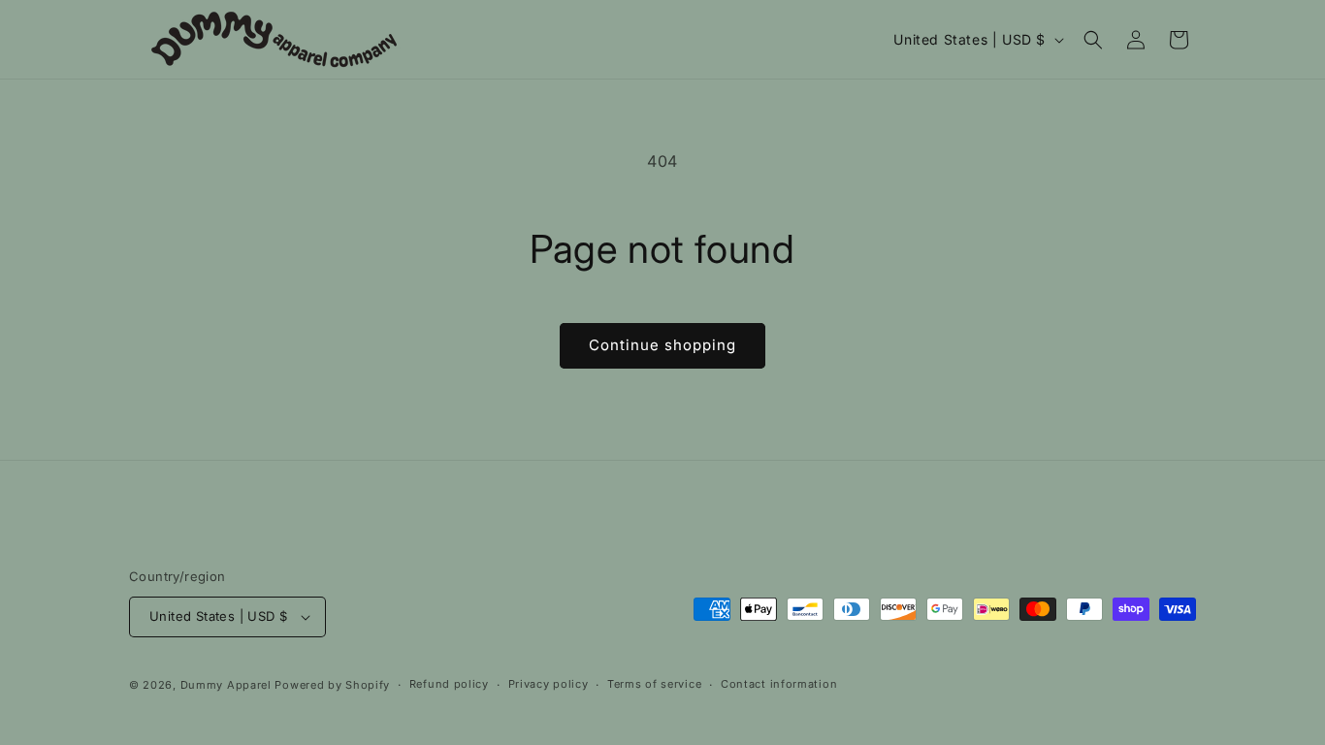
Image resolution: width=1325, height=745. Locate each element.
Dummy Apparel (226, 685)
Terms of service (654, 684)
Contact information (779, 684)
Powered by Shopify (332, 685)
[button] (1093, 39)
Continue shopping (662, 345)
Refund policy (449, 684)
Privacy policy (548, 684)
